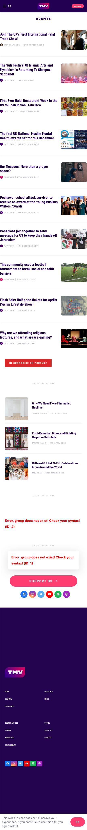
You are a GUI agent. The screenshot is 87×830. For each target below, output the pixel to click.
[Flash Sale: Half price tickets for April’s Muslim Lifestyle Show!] (43, 305)
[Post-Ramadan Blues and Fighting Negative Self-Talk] (43, 438)
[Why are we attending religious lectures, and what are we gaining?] (43, 338)
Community (9, 706)
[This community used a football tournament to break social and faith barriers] (43, 272)
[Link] (44, 6)
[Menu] (5, 6)
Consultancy (10, 745)
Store (47, 723)
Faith (7, 691)
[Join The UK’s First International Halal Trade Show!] (43, 40)
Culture (8, 699)
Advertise (9, 738)
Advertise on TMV (44, 383)
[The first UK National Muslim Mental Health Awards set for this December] (43, 139)
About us (49, 730)
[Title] (58, 594)
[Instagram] (32, 594)
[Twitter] (41, 594)
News (47, 699)
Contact (48, 738)
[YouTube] (49, 594)
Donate (8, 730)
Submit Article (11, 723)
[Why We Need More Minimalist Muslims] (43, 408)
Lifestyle (49, 691)
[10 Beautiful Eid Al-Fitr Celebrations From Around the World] (43, 468)
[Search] (9, 6)
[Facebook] (24, 594)
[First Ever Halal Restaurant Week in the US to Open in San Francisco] (43, 106)
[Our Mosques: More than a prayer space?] (43, 172)
